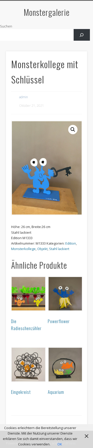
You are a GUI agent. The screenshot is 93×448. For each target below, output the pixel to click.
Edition (70, 243)
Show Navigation (75, 46)
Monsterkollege (23, 248)
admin (23, 97)
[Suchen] (82, 35)
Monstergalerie (46, 12)
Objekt (42, 248)
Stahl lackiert (59, 248)
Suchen (6, 26)
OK (59, 444)
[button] (73, 129)
